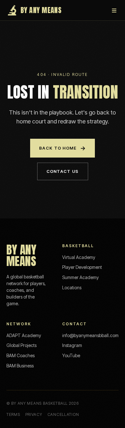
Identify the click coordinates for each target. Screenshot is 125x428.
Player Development (82, 267)
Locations (71, 287)
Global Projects (21, 345)
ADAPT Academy (23, 335)
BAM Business (20, 365)
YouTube (71, 355)
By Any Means (41, 10)
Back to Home (62, 148)
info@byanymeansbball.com (90, 335)
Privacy (33, 414)
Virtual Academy (78, 257)
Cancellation (63, 414)
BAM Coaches (20, 355)
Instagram (72, 345)
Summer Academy (80, 277)
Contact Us (62, 171)
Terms (13, 414)
